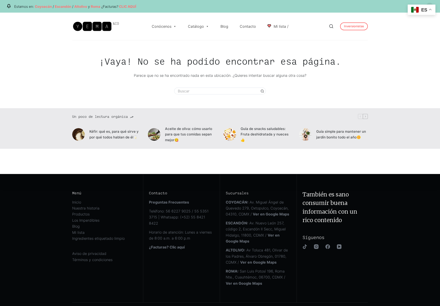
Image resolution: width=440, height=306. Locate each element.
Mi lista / (280, 26)
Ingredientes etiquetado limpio (98, 238)
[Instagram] (316, 246)
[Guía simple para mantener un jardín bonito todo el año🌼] (305, 134)
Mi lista (78, 232)
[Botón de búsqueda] (262, 91)
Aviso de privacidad (89, 253)
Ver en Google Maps (244, 283)
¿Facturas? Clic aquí (167, 247)
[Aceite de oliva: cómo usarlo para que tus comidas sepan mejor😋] (154, 134)
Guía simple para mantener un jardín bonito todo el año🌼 (341, 134)
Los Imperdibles (85, 220)
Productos (81, 214)
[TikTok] (304, 246)
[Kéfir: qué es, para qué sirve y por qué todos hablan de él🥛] (78, 134)
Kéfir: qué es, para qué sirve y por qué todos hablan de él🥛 (114, 134)
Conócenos (161, 26)
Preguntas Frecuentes (169, 202)
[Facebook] (327, 246)
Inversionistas (354, 26)
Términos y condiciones (92, 259)
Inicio (76, 202)
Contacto (248, 26)
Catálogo (196, 26)
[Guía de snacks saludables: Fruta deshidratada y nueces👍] (229, 134)
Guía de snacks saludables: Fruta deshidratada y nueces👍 (265, 134)
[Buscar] (331, 26)
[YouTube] (339, 246)
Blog (224, 26)
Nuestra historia (85, 208)
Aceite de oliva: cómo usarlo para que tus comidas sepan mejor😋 (188, 134)
